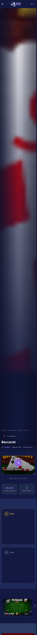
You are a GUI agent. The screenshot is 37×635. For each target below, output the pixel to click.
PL (31, 4)
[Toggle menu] (2, 4)
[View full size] (16, 607)
